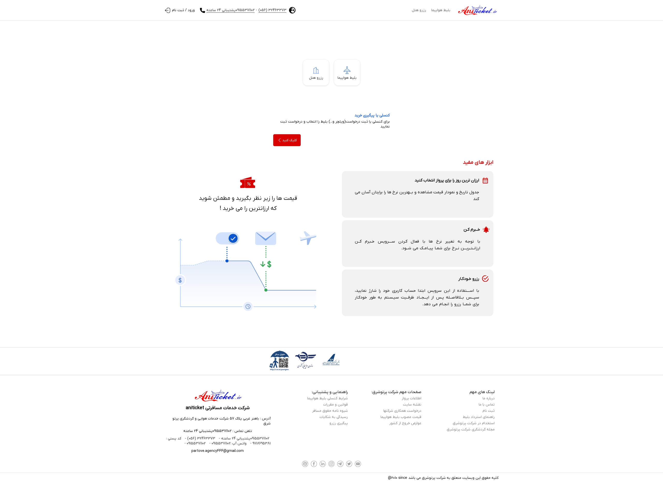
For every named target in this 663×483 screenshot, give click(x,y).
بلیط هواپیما (440, 10)
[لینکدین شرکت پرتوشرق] (323, 464)
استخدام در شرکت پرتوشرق (474, 423)
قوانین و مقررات (335, 404)
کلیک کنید (289, 140)
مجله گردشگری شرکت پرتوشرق (471, 429)
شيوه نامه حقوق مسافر (330, 410)
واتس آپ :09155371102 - (227, 443)
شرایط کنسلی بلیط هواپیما (327, 398)
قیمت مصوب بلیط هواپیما (400, 417)
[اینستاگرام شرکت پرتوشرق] (331, 464)
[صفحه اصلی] (477, 10)
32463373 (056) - (199, 438)
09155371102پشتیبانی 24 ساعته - (243, 438)
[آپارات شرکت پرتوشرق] (305, 464)
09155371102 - (195, 443)
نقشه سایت (412, 404)
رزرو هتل (419, 10)
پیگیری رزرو (338, 423)
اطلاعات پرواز (411, 398)
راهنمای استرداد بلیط (479, 417)
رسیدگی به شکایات (334, 417)
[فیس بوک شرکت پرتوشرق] (314, 464)
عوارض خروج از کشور (405, 423)
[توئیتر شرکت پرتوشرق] (349, 464)
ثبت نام (488, 410)
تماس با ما (487, 404)
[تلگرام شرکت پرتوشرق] (340, 464)
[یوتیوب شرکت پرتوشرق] (358, 464)
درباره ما (488, 398)
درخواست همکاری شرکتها (402, 410)
